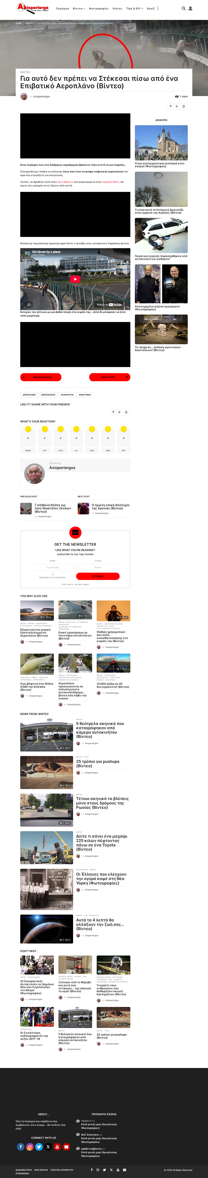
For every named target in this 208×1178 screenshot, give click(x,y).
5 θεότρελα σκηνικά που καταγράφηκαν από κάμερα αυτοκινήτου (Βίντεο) (100, 730)
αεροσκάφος (48, 395)
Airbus (34, 677)
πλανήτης (94, 915)
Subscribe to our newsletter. (52, 577)
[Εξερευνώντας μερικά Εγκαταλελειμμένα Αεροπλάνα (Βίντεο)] (37, 610)
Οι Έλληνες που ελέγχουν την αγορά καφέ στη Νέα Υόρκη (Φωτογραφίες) (101, 878)
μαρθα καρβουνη (91, 1148)
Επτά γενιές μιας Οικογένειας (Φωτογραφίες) (99, 1126)
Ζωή (86, 915)
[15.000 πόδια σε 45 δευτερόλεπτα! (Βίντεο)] (113, 663)
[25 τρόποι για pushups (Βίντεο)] (46, 772)
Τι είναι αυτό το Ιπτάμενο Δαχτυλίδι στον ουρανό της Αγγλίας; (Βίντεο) (159, 211)
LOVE (92, 451)
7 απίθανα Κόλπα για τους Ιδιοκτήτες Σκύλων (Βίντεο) (53, 508)
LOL (76, 451)
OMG (108, 451)
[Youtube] (57, 1147)
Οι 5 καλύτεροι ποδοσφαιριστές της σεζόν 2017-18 (34, 1035)
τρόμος (78, 976)
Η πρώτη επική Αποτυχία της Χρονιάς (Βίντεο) (110, 506)
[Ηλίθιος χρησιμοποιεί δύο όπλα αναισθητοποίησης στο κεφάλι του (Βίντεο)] (113, 610)
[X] (48, 1147)
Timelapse (25, 677)
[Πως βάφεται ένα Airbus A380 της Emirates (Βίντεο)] (37, 664)
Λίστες (117, 8)
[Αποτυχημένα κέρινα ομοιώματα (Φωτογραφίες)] (161, 283)
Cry (44, 451)
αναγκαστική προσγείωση (69, 678)
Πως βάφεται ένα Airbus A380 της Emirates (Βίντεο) (36, 686)
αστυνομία (117, 977)
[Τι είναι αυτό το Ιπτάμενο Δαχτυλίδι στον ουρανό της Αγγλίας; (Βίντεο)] (161, 189)
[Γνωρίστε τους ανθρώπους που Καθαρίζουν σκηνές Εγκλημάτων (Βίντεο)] (113, 965)
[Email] (66, 1147)
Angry (28, 451)
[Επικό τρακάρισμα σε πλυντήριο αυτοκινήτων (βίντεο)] (75, 610)
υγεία (86, 757)
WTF (123, 451)
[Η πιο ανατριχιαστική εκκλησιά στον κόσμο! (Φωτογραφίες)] (161, 142)
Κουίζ (151, 8)
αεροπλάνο (29, 395)
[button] (158, 8)
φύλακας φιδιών (65, 979)
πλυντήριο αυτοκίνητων (69, 627)
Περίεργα (62, 8)
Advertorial (26, 1029)
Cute (60, 451)
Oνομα (98, 560)
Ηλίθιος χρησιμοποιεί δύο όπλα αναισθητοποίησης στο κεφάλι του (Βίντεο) (112, 636)
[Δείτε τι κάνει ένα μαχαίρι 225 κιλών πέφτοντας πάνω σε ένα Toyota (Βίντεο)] (46, 847)
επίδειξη (100, 680)
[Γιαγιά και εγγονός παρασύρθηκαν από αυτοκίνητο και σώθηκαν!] (161, 235)
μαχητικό (110, 680)
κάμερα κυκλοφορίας (68, 680)
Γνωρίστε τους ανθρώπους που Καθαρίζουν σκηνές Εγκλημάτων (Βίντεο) (111, 990)
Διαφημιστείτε (24, 1170)
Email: (52, 560)
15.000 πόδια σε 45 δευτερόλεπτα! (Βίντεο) (113, 685)
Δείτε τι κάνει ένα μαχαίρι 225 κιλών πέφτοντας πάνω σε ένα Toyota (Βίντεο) (101, 843)
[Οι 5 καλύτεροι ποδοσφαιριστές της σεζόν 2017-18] (37, 1017)
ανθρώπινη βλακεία (113, 624)
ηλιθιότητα (67, 395)
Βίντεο (78, 8)
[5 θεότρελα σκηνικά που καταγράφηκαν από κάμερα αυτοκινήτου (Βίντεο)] (46, 735)
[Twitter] (39, 1147)
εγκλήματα (102, 979)
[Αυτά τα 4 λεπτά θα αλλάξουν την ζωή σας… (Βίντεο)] (46, 929)
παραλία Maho (110, 181)
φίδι (85, 976)
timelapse (43, 677)
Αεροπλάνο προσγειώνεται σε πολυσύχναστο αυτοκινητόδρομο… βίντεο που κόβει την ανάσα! (72, 691)
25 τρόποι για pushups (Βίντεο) (97, 763)
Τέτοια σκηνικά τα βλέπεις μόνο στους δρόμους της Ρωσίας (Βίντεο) (102, 803)
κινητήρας (85, 395)
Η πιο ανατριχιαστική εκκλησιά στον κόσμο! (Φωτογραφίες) (160, 165)
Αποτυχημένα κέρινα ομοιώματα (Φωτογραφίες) (157, 308)
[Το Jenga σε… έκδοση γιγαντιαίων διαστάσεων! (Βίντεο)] (161, 329)
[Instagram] (30, 1147)
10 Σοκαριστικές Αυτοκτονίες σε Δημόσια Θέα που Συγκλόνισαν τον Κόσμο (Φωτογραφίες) (37, 987)
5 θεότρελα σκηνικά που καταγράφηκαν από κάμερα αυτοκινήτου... (153, 1099)
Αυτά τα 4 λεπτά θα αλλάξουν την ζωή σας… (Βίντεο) (100, 924)
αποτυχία (70, 622)
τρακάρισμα (63, 629)
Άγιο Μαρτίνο (66, 181)
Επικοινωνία (22, 1173)
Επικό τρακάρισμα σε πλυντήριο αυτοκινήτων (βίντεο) (75, 635)
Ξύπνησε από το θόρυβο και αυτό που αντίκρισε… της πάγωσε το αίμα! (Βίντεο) (74, 987)
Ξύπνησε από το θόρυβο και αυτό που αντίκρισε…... (61, 1095)
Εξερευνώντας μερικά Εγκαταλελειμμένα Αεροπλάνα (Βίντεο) (35, 632)
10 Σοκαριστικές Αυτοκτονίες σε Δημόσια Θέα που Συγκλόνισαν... (31, 1097)
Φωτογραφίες (99, 8)
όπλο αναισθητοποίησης (108, 628)
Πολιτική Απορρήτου (62, 1170)
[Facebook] (21, 1147)
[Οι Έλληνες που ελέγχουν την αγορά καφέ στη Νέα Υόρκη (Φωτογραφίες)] (46, 889)
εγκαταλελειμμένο (43, 626)
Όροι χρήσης (41, 1170)
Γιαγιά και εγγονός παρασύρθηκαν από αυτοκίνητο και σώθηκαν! (161, 257)
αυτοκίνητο (82, 622)
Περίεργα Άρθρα (65, 976)
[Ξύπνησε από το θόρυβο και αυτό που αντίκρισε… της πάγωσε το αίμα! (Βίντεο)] (75, 965)
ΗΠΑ (110, 979)
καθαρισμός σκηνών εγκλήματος (112, 982)
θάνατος (118, 979)
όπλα (111, 626)
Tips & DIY (133, 8)
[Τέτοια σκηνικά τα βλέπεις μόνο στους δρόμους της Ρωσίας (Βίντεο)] (46, 810)
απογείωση (115, 678)
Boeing (31, 623)
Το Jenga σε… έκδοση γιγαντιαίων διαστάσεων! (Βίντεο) (158, 349)
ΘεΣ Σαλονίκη (89, 1134)
